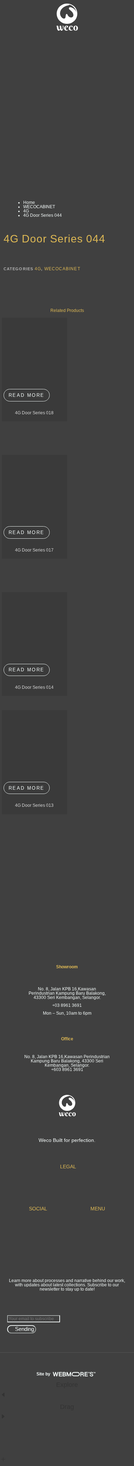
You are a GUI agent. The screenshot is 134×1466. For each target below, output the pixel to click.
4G (26, 211)
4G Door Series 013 (34, 805)
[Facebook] (37, 1225)
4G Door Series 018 (34, 412)
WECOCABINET (39, 206)
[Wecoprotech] (97, 1255)
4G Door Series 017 (34, 550)
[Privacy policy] (67, 1189)
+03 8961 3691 (67, 1005)
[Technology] (97, 1261)
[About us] (97, 1231)
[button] (14, 17)
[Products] (97, 1237)
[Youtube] (37, 1231)
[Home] (97, 1225)
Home (29, 202)
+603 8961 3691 (67, 1069)
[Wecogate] (97, 1243)
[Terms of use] (67, 1183)
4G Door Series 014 (34, 687)
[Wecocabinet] (97, 1249)
